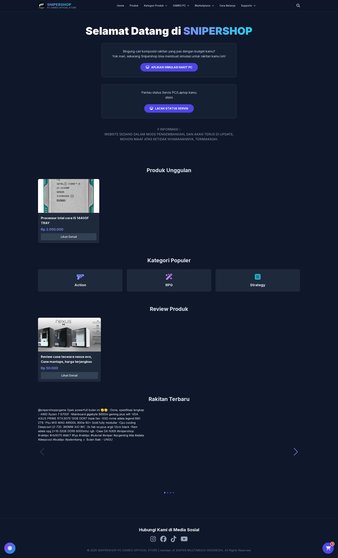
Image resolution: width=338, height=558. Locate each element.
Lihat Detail (69, 237)
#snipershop (125, 431)
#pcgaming (121, 435)
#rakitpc (43, 435)
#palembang (73, 439)
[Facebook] (163, 539)
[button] (164, 492)
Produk (134, 5)
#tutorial (96, 435)
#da (131, 435)
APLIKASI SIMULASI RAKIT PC (171, 67)
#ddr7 (67, 435)
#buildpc (58, 439)
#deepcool (45, 439)
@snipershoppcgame (52, 410)
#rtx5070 (56, 435)
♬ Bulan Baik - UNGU (98, 439)
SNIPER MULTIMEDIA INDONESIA (199, 550)
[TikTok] (173, 539)
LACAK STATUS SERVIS (171, 108)
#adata (139, 435)
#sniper (108, 435)
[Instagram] (153, 539)
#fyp (75, 435)
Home (120, 5)
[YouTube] (184, 539)
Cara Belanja (227, 5)
